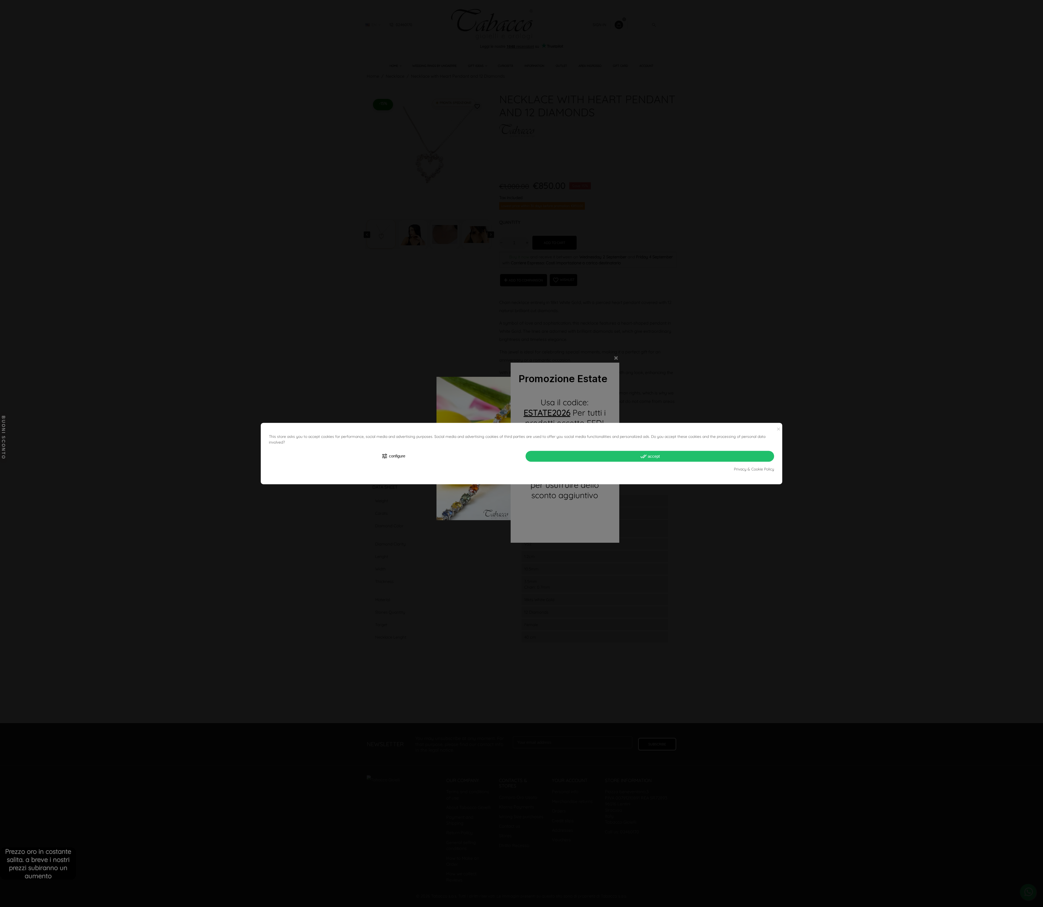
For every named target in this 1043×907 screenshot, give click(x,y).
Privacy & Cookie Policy (754, 468)
